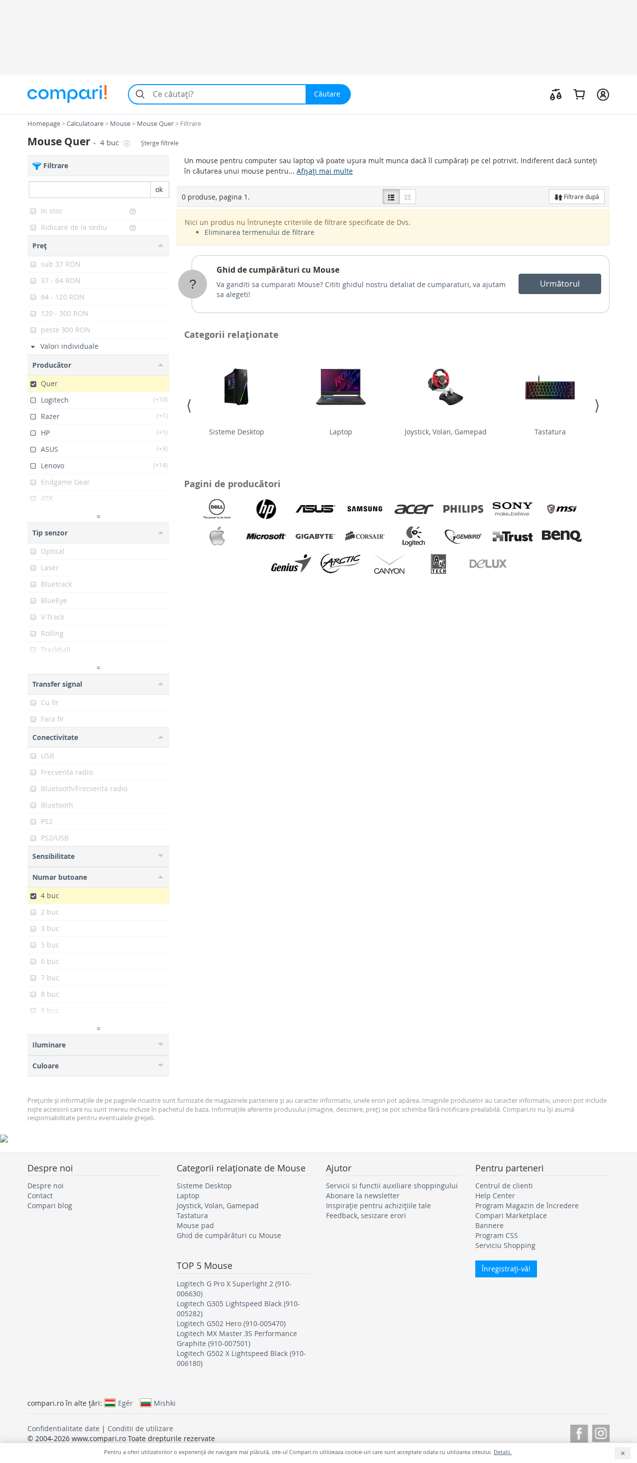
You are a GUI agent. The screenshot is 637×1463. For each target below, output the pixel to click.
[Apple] (217, 536)
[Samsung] (365, 509)
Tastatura (550, 431)
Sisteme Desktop (236, 431)
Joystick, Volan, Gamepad (446, 431)
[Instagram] (601, 1432)
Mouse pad (195, 1225)
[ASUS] (315, 509)
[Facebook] (579, 1432)
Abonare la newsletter (363, 1195)
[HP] (266, 509)
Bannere (489, 1225)
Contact (40, 1195)
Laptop (340, 431)
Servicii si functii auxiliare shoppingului (392, 1185)
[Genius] (291, 564)
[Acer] (414, 509)
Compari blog (49, 1205)
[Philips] (463, 509)
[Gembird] (463, 536)
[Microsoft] (266, 536)
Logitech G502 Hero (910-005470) (231, 1323)
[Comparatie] (555, 94)
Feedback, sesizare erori (366, 1215)
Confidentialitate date (63, 1428)
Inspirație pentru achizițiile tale (378, 1205)
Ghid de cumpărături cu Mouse (277, 269)
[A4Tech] (439, 564)
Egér (125, 1402)
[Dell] (217, 509)
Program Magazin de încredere (527, 1205)
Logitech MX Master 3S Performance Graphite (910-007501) (237, 1338)
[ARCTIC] (340, 564)
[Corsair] (365, 536)
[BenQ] (562, 536)
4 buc (110, 142)
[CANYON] (390, 564)
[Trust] (512, 536)
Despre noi (45, 1185)
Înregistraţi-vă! (506, 1268)
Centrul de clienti (504, 1185)
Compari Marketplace (511, 1215)
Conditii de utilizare (140, 1428)
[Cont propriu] (603, 94)
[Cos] (579, 94)
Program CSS (496, 1235)
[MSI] (562, 509)
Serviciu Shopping (505, 1245)
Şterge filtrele (160, 143)
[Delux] (488, 564)
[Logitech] (414, 536)
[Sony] (512, 509)
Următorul (560, 283)
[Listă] (391, 196)
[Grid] (407, 196)
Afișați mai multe (325, 171)
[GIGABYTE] (315, 536)
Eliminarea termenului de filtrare (260, 232)
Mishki (165, 1402)
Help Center (495, 1195)
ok (159, 189)
